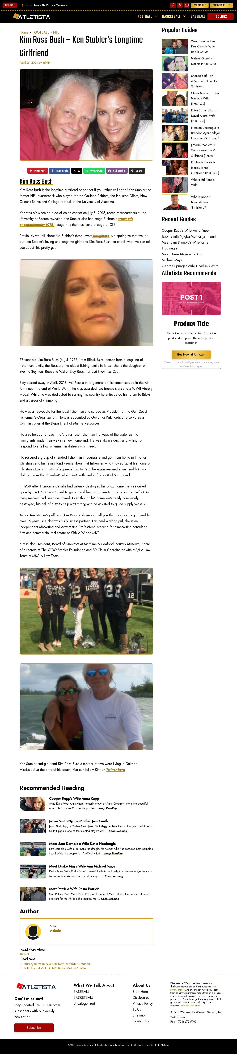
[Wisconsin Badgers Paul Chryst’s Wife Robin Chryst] (175, 47)
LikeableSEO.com (161, 1045)
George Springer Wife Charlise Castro (190, 266)
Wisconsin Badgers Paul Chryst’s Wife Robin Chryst (204, 46)
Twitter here (115, 769)
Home (24, 32)
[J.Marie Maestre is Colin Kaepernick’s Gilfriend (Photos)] (175, 151)
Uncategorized (84, 1003)
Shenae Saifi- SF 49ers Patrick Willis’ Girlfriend (204, 81)
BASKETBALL (171, 17)
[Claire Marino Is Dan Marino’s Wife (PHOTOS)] (175, 99)
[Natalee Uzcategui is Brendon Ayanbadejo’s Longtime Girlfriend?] (175, 134)
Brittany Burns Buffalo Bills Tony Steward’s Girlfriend (57, 964)
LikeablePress (114, 1045)
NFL (56, 32)
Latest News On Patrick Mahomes (46, 5)
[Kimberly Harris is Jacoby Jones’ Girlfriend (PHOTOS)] (175, 168)
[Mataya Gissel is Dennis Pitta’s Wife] (175, 64)
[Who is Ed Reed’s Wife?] (175, 186)
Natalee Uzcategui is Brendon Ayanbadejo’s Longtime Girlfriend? (206, 133)
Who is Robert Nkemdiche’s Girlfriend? (200, 202)
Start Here (140, 991)
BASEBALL (198, 17)
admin (55, 930)
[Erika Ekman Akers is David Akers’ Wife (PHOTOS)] (175, 116)
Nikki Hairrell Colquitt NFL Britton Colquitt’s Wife (55, 968)
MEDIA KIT (200, 5)
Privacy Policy (143, 1003)
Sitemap (139, 1015)
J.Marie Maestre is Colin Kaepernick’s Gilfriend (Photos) (203, 150)
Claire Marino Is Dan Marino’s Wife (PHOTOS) (205, 98)
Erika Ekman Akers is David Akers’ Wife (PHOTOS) (205, 115)
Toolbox (220, 17)
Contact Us (141, 1021)
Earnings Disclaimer (190, 1005)
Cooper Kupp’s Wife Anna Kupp (185, 230)
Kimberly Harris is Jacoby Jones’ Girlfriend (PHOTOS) (205, 167)
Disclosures (141, 997)
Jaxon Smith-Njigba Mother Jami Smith (190, 236)
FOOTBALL (145, 17)
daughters (100, 235)
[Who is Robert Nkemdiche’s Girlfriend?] (175, 203)
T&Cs (137, 1009)
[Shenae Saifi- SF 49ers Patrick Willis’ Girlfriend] (175, 82)
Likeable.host (135, 1045)
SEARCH (10, 5)
